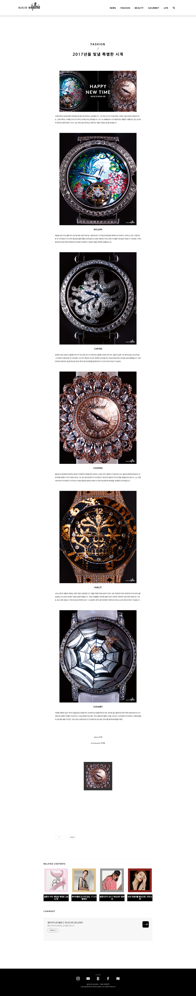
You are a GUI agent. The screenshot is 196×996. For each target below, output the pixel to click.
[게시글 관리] (64, 837)
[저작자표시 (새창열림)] (78, 837)
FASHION (125, 8)
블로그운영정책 (104, 984)
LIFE (166, 8)
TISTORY (98, 975)
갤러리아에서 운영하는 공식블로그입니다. (61, 926)
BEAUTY (139, 8)
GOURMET (153, 8)
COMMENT (49, 911)
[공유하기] (61, 837)
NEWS (113, 8)
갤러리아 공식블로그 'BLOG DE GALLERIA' (65, 922)
